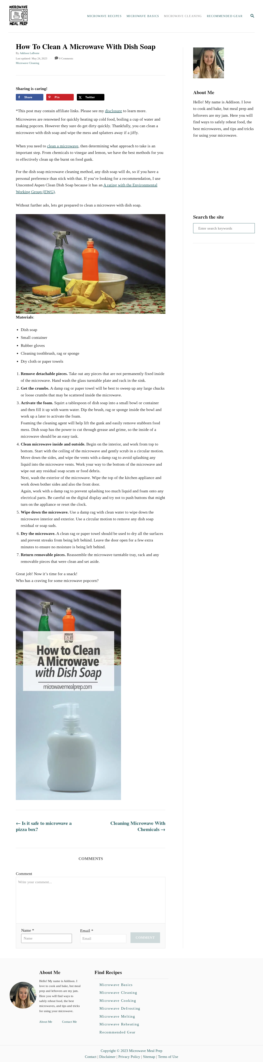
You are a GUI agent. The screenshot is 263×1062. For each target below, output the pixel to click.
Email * (86, 930)
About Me (45, 1021)
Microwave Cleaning (27, 63)
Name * (27, 930)
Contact (90, 1057)
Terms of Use (168, 1057)
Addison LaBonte (29, 53)
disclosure (113, 111)
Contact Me (69, 1021)
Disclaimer (107, 1057)
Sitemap (149, 1057)
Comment (24, 873)
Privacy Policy (129, 1057)
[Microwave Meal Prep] (36, 16)
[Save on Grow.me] (110, 97)
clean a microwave (62, 146)
